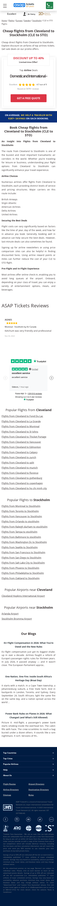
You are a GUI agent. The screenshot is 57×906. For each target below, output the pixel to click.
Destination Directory (38, 789)
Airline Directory (11, 789)
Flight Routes (9, 784)
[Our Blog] (51, 819)
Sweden (27, 20)
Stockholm (36, 20)
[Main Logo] (24, 5)
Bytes (31, 795)
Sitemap (7, 795)
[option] (28, 331)
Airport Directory (36, 784)
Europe (19, 20)
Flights (11, 20)
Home (4, 20)
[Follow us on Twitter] (40, 819)
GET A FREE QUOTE (28, 98)
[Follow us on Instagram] (17, 819)
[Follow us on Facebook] (5, 819)
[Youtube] (28, 819)
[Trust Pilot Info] (44, 14)
